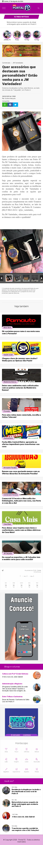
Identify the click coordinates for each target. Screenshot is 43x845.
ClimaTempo (37, 572)
